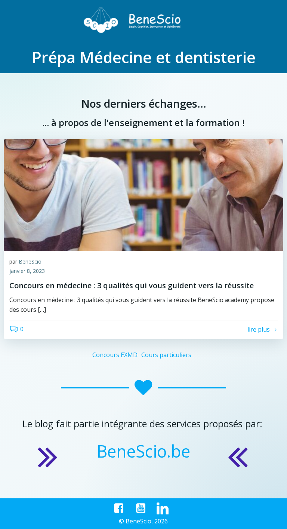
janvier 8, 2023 (27, 270)
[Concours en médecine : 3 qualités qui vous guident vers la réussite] (143, 194)
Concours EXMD (115, 355)
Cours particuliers (166, 355)
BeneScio (30, 261)
